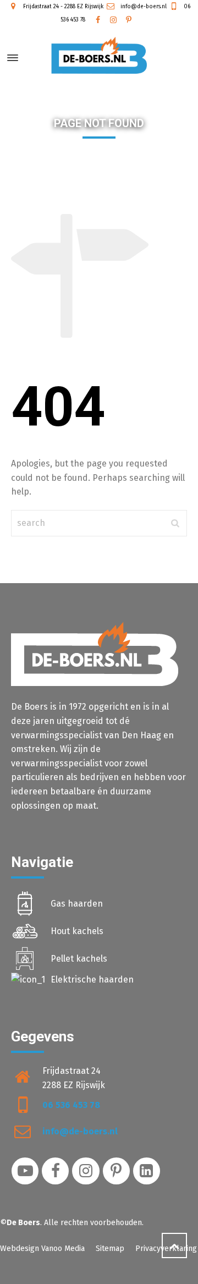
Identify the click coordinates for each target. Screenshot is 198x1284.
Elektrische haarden (92, 979)
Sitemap (110, 1248)
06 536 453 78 (71, 1105)
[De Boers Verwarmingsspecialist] (99, 55)
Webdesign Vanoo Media (42, 1248)
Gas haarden (77, 903)
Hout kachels (77, 931)
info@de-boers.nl (143, 6)
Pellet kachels (79, 958)
